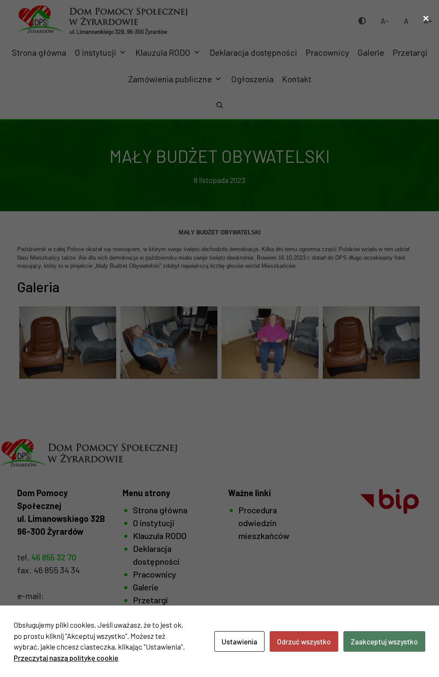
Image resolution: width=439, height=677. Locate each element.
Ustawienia (239, 641)
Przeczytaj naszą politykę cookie (66, 657)
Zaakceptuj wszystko (384, 641)
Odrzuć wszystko (304, 641)
